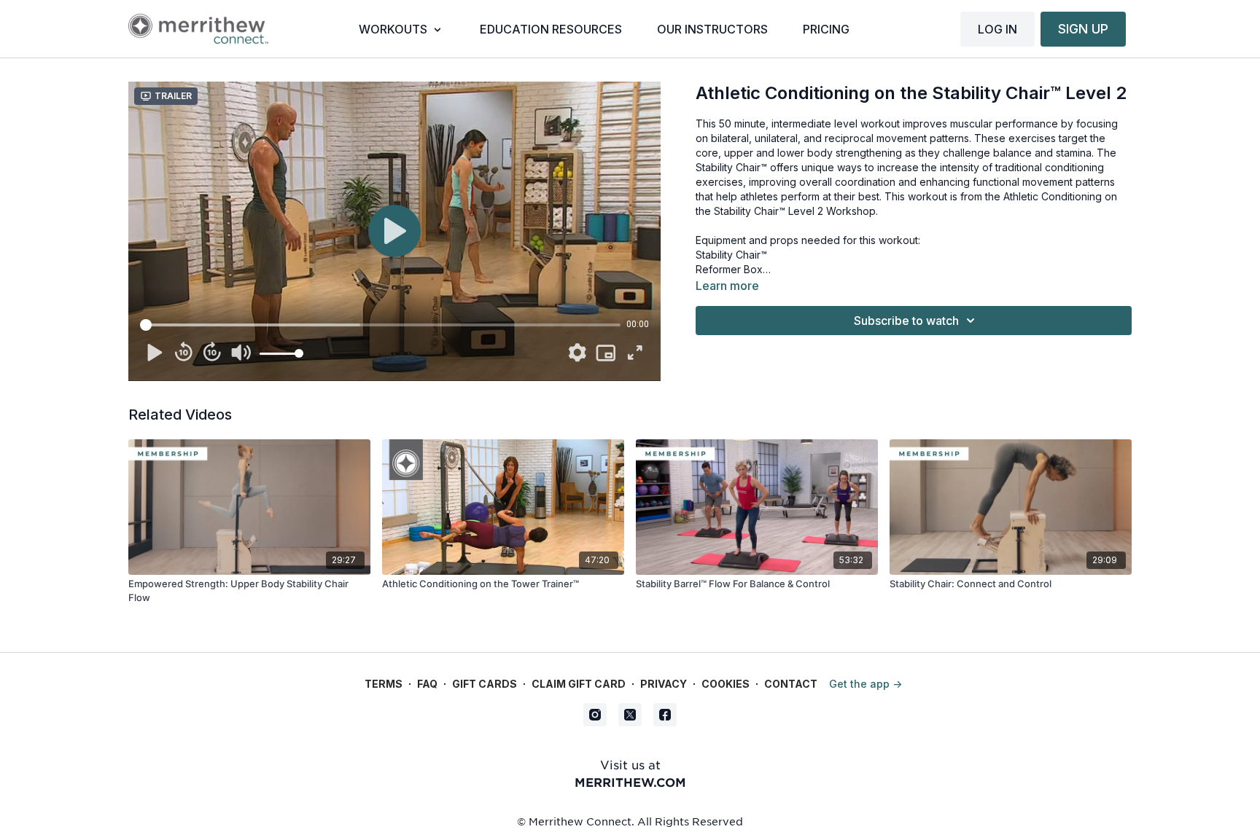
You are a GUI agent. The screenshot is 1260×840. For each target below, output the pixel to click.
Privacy (663, 684)
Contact (790, 684)
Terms (383, 684)
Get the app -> (865, 684)
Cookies (725, 684)
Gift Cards (484, 684)
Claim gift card (579, 684)
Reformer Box (729, 269)
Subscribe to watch (906, 320)
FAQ (427, 684)
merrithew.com (630, 781)
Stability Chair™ (731, 254)
